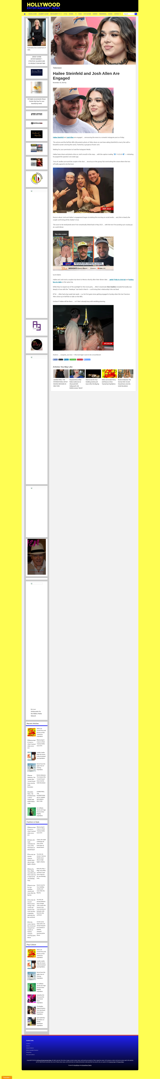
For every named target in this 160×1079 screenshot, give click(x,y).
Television (57, 68)
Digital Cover (33, 14)
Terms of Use (112, 1062)
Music (80, 14)
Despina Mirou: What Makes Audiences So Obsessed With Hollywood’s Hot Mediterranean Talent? (76, 384)
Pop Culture (87, 14)
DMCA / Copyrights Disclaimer (32, 1050)
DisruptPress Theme (86, 1065)
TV (76, 14)
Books (110, 14)
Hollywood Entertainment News (44, 1060)
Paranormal (103, 14)
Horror (95, 14)
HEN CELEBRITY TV (55, 14)
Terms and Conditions (30, 1054)
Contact (117, 14)
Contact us (28, 1043)
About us (28, 1045)
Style (65, 14)
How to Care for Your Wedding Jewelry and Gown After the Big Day (92, 382)
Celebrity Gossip (43, 14)
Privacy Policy (28, 1052)
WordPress (76, 1065)
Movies (71, 14)
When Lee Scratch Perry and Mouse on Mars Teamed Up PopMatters (109, 382)
